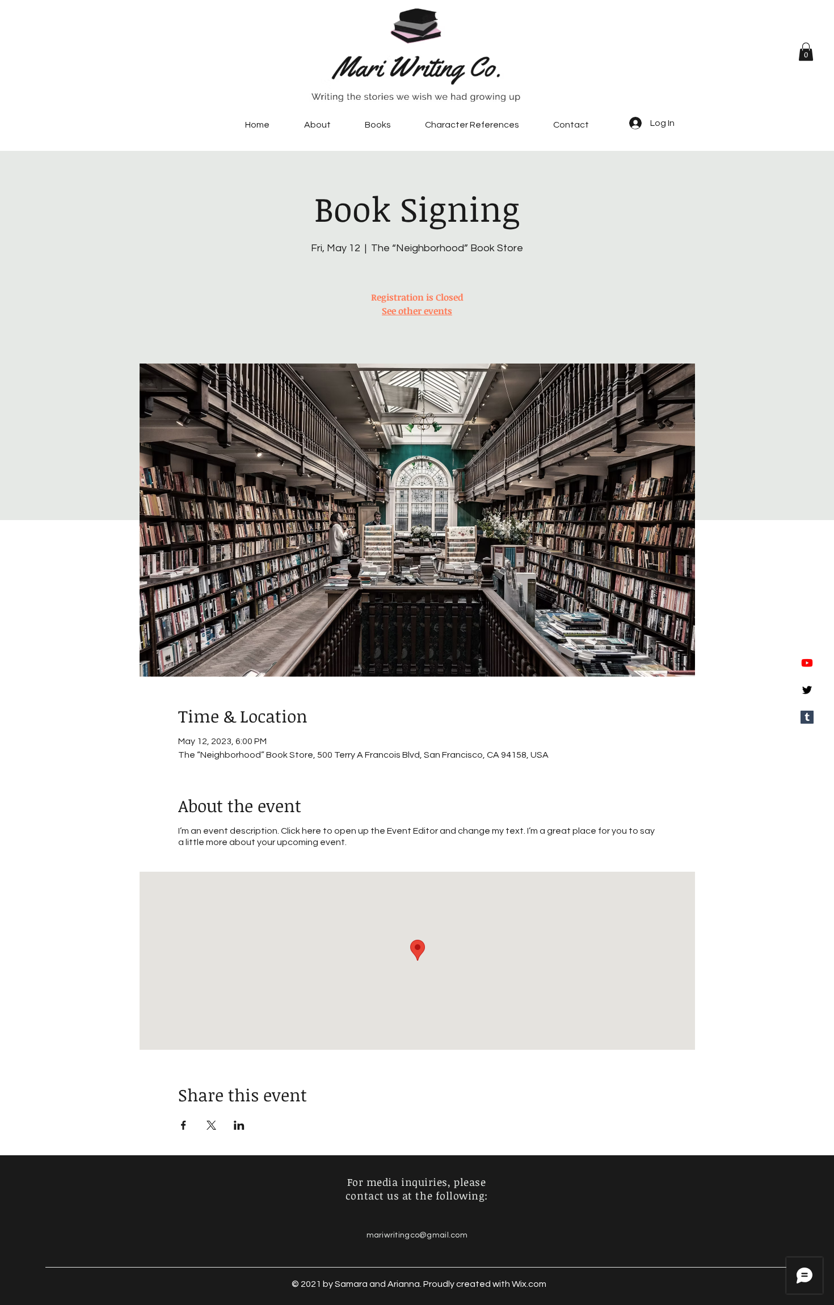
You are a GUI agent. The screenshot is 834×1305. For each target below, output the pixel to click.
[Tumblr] (807, 717)
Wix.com (529, 1284)
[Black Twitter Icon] (807, 689)
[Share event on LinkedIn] (239, 1125)
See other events (417, 311)
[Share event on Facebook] (183, 1125)
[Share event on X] (211, 1125)
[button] (806, 52)
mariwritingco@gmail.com (417, 1235)
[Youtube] (807, 662)
